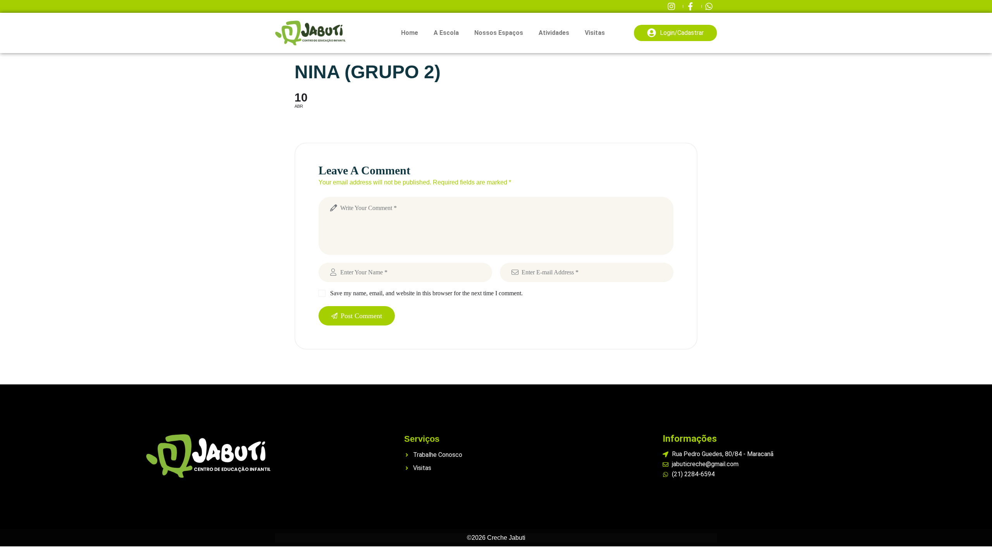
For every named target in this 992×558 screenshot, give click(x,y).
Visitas (595, 32)
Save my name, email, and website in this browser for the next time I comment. (426, 293)
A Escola (446, 32)
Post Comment (361, 316)
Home (409, 32)
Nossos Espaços (498, 32)
